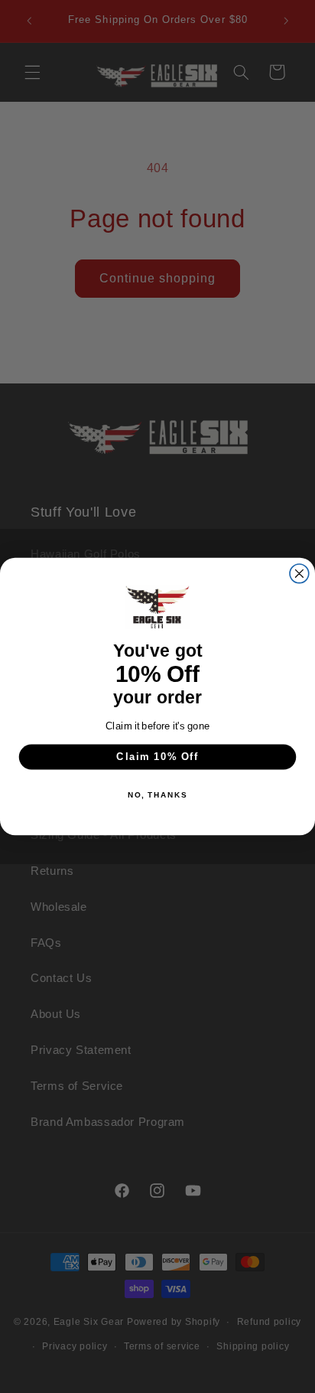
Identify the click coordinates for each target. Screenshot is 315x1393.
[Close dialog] (299, 573)
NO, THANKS (157, 795)
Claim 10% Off (157, 757)
